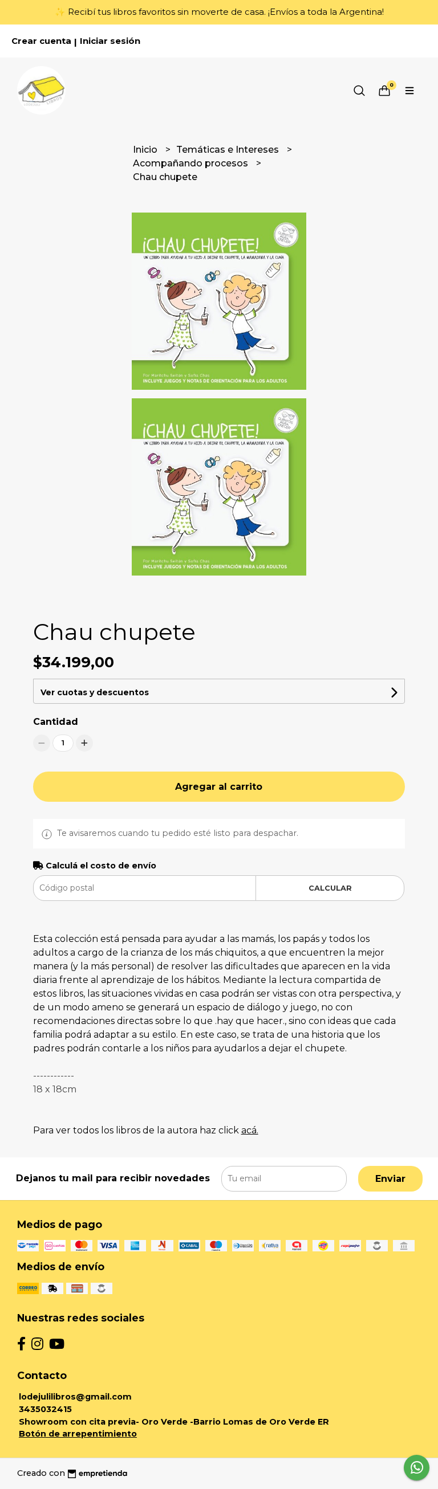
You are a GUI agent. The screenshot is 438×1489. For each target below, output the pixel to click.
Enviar (390, 1178)
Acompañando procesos (191, 163)
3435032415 (45, 1409)
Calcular (330, 888)
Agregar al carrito (218, 786)
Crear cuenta (41, 41)
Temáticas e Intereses (228, 149)
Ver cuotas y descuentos (94, 692)
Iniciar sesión (110, 41)
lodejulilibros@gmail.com (75, 1397)
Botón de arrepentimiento (78, 1434)
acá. (249, 1130)
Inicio (146, 149)
